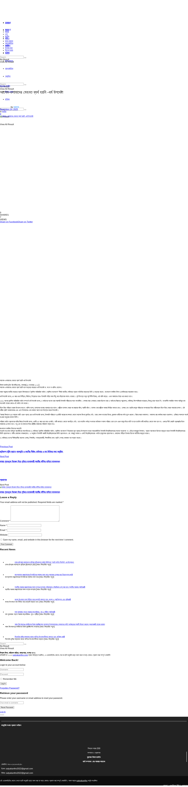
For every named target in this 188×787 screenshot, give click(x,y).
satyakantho (81, 781)
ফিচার (7, 32)
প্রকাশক (16, 107)
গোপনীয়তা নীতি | (174, 785)
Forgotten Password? (9, 688)
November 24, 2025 (9, 109)
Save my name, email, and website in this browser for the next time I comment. (38, 540)
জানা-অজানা (9, 41)
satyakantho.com (20, 655)
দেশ (6, 34)
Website (3, 535)
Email (3, 530)
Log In (3, 712)
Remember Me (9, 679)
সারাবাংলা (8, 22)
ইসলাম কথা (9, 48)
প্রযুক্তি (7, 46)
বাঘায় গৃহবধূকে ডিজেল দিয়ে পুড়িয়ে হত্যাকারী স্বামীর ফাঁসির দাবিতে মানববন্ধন (30, 492)
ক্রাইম (7, 39)
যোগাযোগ (185, 785)
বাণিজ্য (7, 52)
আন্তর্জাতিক (9, 43)
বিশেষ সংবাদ (9, 50)
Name (3, 525)
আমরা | (165, 785)
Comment (5, 521)
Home (2, 86)
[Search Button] (25, 109)
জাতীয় (7, 36)
